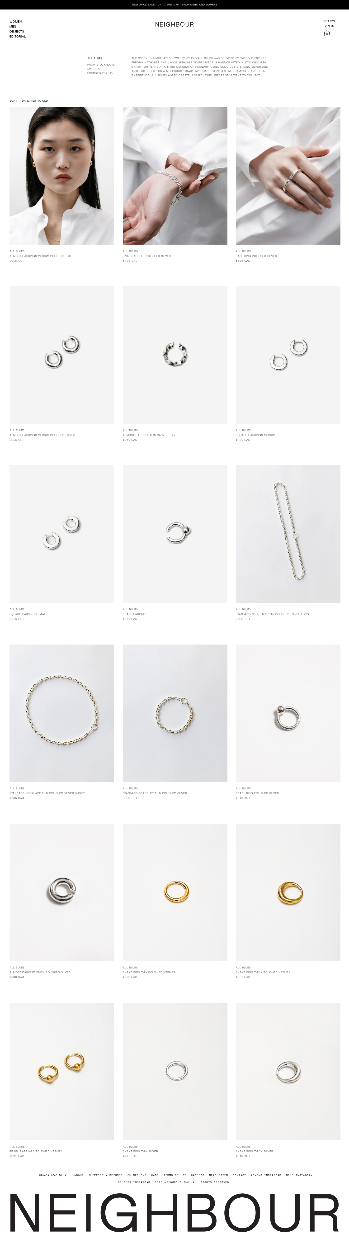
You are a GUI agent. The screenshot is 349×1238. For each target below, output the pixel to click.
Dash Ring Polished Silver (256, 255)
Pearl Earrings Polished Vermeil (36, 1151)
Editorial (17, 36)
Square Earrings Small (28, 614)
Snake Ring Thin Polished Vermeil (149, 972)
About (79, 1175)
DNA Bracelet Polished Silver (147, 255)
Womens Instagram (266, 1175)
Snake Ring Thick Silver (254, 1151)
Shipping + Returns (106, 1175)
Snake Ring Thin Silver (140, 1151)
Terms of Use (175, 1175)
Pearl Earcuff (134, 614)
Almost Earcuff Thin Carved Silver (151, 434)
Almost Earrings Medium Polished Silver (42, 434)
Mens (194, 4)
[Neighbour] (174, 23)
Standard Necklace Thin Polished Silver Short (47, 793)
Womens (212, 4)
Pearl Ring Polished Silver (257, 793)
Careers (197, 1175)
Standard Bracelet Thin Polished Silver (155, 793)
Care (155, 1175)
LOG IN (329, 26)
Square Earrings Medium (255, 434)
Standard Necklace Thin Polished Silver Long (272, 614)
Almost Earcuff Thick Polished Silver (40, 972)
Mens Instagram (299, 1175)
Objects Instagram (134, 1182)
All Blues (17, 251)
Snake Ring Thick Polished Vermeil (263, 972)
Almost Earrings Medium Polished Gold (41, 255)
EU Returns (136, 1175)
